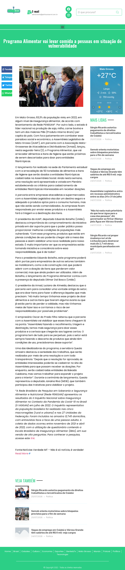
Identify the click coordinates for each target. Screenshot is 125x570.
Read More (21, 453)
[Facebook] (69, 9)
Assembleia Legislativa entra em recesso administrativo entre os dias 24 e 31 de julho (106, 194)
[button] (62, 26)
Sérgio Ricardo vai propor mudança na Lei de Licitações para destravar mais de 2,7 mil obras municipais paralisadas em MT (105, 242)
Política (49, 496)
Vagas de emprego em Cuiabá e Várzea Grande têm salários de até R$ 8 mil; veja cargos (57, 531)
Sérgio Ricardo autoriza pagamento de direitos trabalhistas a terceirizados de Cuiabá (57, 491)
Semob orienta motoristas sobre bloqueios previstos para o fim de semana (54, 512)
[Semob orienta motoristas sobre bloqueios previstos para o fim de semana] (22, 519)
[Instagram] (69, 15)
